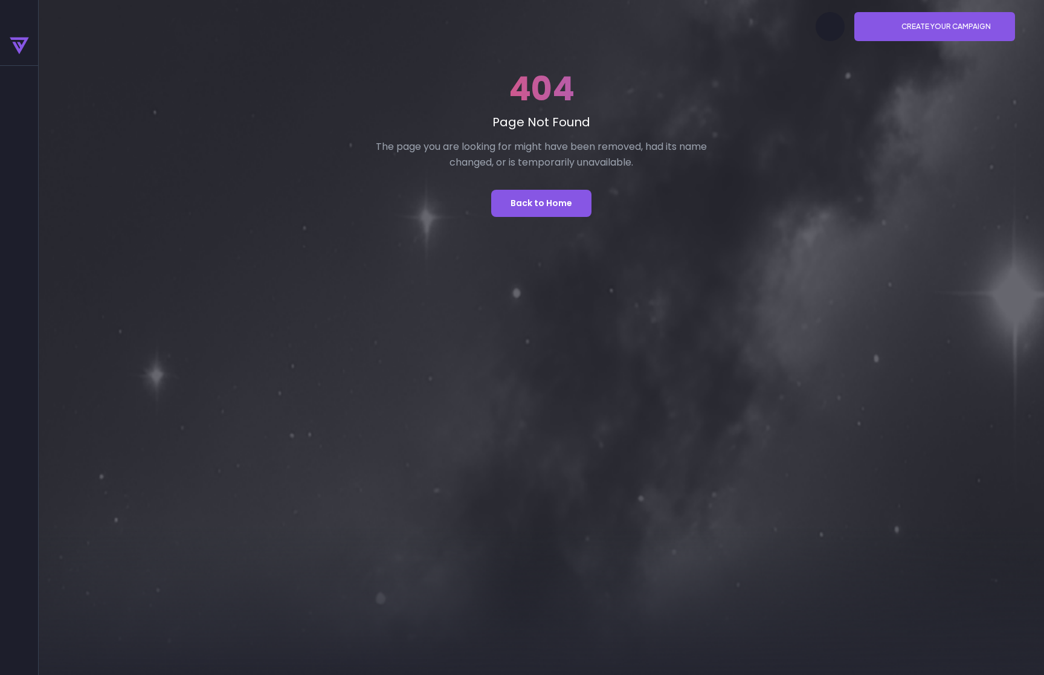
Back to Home (541, 203)
